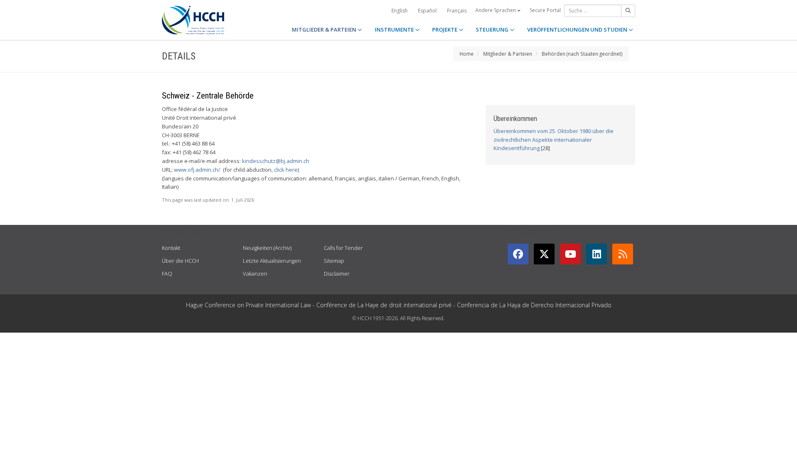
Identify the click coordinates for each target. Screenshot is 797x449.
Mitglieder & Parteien (507, 53)
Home (467, 53)
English (399, 10)
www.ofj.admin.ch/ (197, 169)
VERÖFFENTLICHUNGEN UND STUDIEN (577, 29)
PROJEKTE (445, 29)
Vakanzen (255, 273)
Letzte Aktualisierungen (272, 260)
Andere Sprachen (496, 10)
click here (286, 169)
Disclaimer (337, 273)
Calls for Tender (343, 248)
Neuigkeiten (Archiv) (267, 248)
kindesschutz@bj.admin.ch (275, 161)
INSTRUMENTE (395, 29)
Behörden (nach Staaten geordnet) (582, 53)
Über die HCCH (180, 260)
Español (427, 10)
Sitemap (334, 260)
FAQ (167, 273)
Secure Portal (545, 10)
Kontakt (171, 248)
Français (457, 10)
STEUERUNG (493, 29)
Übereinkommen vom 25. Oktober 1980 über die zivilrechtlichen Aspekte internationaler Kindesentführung (554, 139)
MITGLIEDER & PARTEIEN (324, 29)
